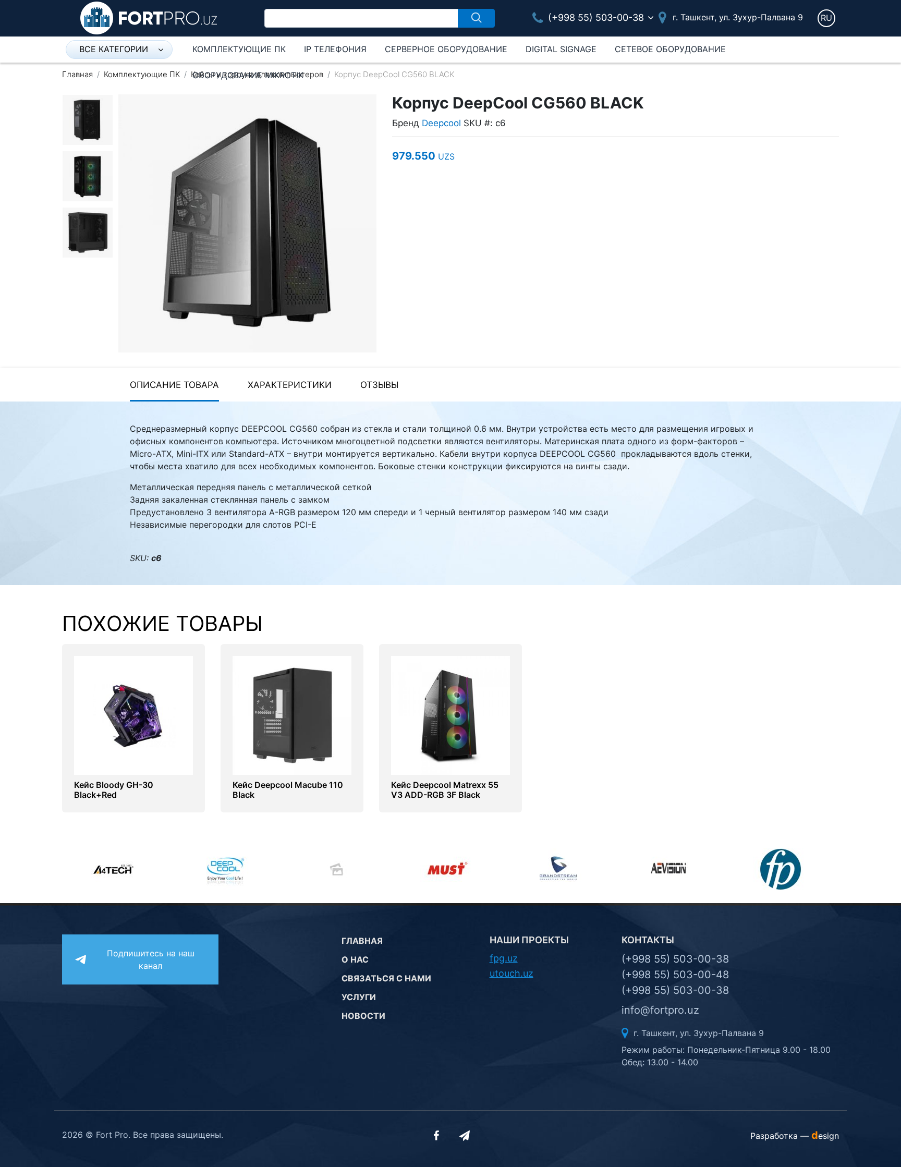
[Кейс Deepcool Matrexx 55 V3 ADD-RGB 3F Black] (450, 714)
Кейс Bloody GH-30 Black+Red (113, 790)
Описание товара (174, 385)
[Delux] (339, 869)
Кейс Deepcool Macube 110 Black (288, 790)
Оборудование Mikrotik (247, 75)
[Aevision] (672, 869)
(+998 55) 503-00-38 (594, 17)
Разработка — (794, 1135)
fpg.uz (504, 958)
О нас (355, 959)
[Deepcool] (228, 869)
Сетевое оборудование (670, 49)
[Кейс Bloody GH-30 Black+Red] (133, 714)
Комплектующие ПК (239, 49)
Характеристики (290, 385)
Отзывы (379, 385)
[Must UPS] (450, 869)
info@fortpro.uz (660, 1010)
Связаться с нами (386, 978)
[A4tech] (117, 869)
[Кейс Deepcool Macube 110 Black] (292, 714)
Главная (77, 74)
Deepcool (441, 123)
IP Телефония (335, 49)
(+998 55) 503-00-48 (675, 974)
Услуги (359, 997)
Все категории (113, 49)
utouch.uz (511, 973)
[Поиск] (476, 18)
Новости (363, 1016)
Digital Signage (561, 49)
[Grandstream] (561, 869)
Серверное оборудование (446, 49)
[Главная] (148, 17)
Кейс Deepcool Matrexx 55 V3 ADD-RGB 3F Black (444, 790)
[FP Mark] (783, 869)
